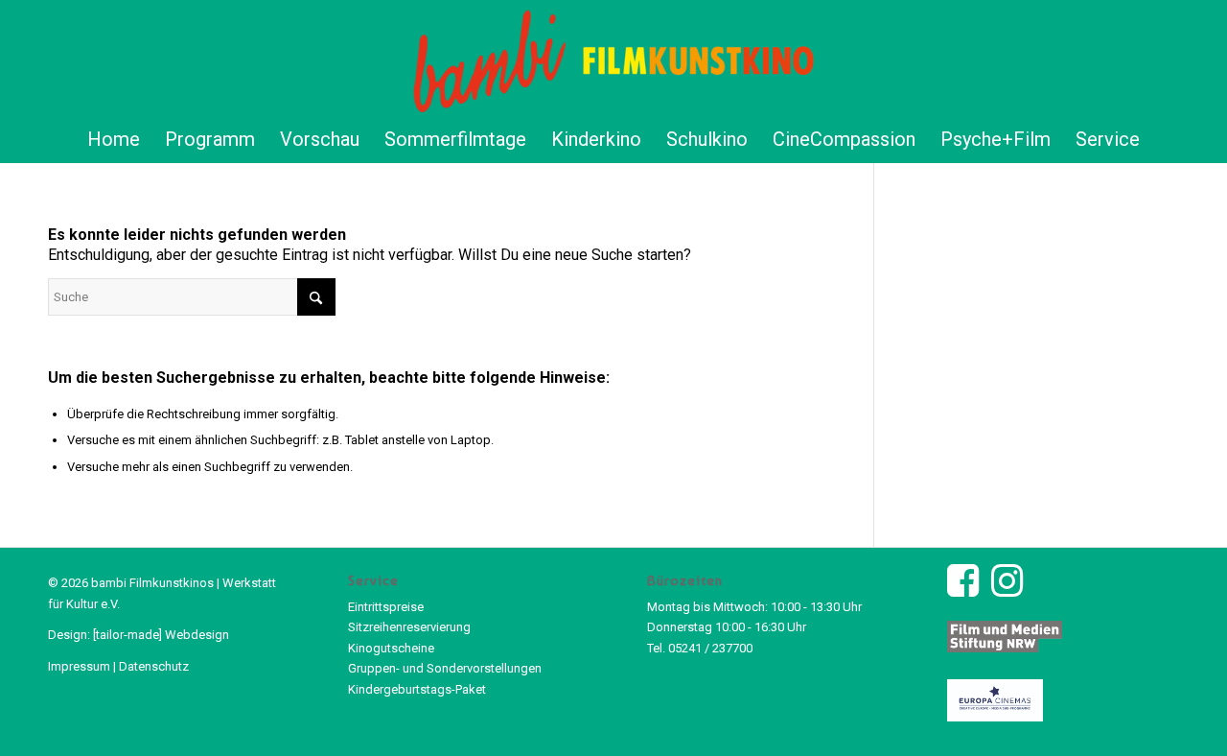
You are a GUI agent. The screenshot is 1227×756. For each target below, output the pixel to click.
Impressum (79, 666)
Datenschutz (154, 666)
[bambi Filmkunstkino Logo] (614, 57)
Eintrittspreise (386, 607)
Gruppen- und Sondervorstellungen (445, 668)
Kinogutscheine (391, 648)
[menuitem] (113, 139)
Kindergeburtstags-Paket (417, 689)
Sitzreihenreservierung (409, 627)
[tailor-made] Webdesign (161, 634)
